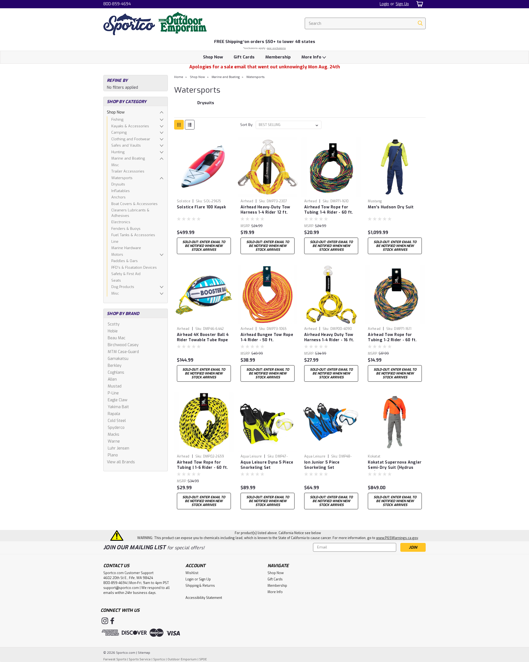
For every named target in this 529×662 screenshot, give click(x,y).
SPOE (203, 659)
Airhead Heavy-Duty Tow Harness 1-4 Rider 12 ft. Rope (265, 212)
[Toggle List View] (190, 125)
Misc (115, 165)
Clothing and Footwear (130, 139)
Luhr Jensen (118, 448)
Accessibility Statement (203, 598)
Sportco (159, 659)
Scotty (114, 324)
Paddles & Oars (124, 261)
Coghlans (116, 372)
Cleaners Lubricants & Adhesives (130, 213)
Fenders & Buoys (126, 228)
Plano (113, 455)
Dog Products (122, 286)
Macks (113, 434)
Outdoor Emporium (182, 659)
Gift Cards (244, 57)
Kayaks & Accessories (130, 126)
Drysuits (118, 184)
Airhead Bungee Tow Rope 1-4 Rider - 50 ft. (267, 337)
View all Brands (121, 462)
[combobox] (365, 23)
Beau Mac (116, 338)
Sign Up (402, 4)
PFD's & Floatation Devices (134, 267)
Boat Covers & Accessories (134, 203)
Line (114, 241)
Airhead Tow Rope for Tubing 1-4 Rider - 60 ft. (328, 209)
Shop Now (213, 57)
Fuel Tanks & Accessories (133, 235)
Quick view (203, 192)
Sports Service (140, 659)
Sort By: (246, 124)
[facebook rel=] (112, 620)
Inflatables (120, 191)
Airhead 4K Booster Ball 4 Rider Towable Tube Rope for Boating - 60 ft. (203, 340)
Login (384, 4)
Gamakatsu (118, 358)
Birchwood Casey (123, 345)
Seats (116, 280)
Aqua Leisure (251, 456)
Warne (114, 441)
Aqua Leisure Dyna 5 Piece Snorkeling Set (267, 465)
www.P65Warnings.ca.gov (397, 538)
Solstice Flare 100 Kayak (201, 207)
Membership (278, 57)
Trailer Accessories (127, 171)
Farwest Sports (114, 659)
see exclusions (276, 48)
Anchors (118, 197)
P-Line (113, 393)
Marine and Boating (128, 158)
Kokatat (374, 456)
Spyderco (116, 427)
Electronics (120, 222)
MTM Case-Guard (123, 351)
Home (178, 77)
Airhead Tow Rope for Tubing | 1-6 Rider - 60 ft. (202, 465)
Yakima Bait (118, 407)
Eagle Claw (117, 400)
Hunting (118, 152)
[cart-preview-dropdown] (419, 4)
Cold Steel (117, 420)
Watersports (122, 178)
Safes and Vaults (126, 145)
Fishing (117, 119)
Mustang (375, 201)
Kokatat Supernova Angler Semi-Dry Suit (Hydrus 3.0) (395, 467)
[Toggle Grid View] (179, 125)
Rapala (114, 413)
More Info (311, 57)
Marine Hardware (126, 248)
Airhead (247, 201)
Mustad (115, 386)
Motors (117, 254)
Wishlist (191, 573)
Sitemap (144, 653)
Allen (112, 379)
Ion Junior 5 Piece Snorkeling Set (322, 465)
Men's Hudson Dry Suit (391, 207)
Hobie (113, 331)
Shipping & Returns (200, 585)
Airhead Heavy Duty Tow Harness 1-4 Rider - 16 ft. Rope (329, 340)
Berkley (115, 365)
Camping (119, 132)
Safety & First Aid (126, 273)
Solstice (184, 201)
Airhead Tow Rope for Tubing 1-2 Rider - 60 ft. (392, 337)
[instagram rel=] (104, 620)
